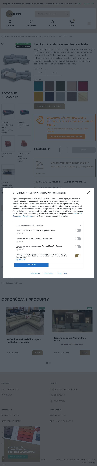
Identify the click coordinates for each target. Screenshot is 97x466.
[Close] (89, 193)
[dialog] (48, 233)
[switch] (78, 230)
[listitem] (48, 225)
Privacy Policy (62, 273)
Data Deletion (35, 273)
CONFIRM (31, 265)
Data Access (48, 273)
